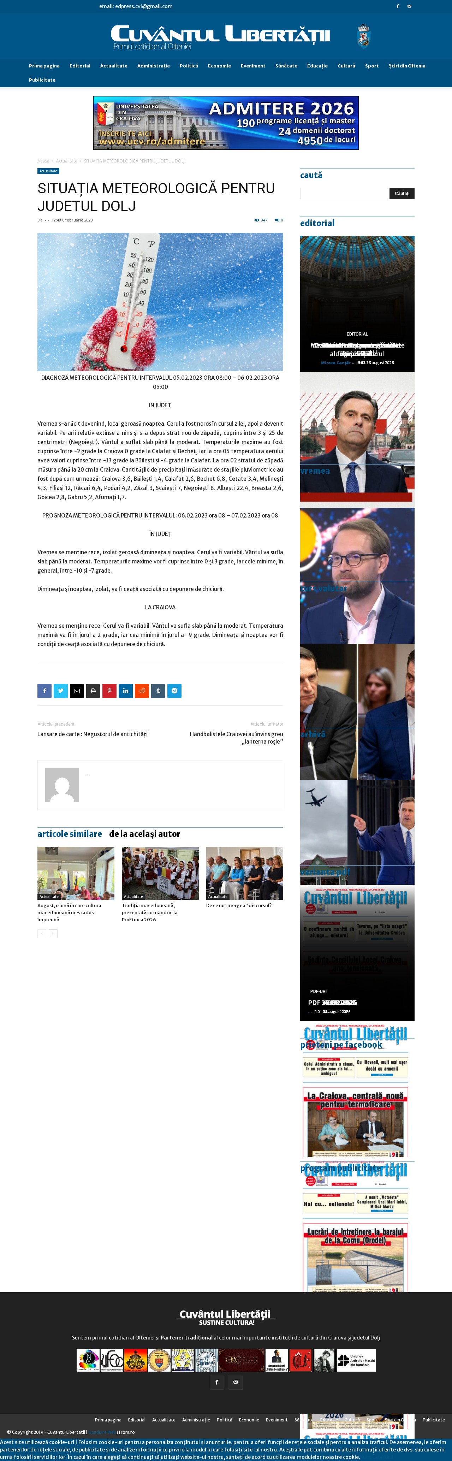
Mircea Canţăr (336, 362)
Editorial (80, 66)
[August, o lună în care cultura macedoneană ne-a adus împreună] (75, 873)
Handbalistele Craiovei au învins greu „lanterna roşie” (236, 738)
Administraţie (153, 66)
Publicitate (42, 80)
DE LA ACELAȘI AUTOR (144, 834)
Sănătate (286, 66)
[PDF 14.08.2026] (357, 1225)
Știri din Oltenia (407, 66)
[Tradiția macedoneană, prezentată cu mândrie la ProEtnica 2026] (160, 873)
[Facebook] (397, 6)
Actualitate (113, 66)
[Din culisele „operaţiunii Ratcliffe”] (357, 440)
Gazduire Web (102, 1432)
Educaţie (317, 66)
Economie (219, 66)
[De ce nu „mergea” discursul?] (244, 873)
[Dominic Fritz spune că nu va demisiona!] (357, 576)
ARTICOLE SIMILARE (69, 834)
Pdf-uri (318, 991)
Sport (372, 66)
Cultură (346, 66)
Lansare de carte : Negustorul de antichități (92, 734)
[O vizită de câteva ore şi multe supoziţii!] (357, 848)
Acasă (43, 161)
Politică (189, 66)
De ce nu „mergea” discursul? (239, 906)
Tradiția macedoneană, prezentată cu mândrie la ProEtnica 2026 (150, 913)
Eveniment (253, 66)
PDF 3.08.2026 (330, 1003)
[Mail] (409, 6)
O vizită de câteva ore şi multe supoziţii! (357, 349)
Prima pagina (44, 66)
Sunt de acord (376, 1457)
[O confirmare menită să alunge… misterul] (357, 712)
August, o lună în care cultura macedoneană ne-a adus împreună (69, 913)
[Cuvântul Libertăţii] (226, 36)
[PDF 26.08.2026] (357, 1089)
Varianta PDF (325, 872)
